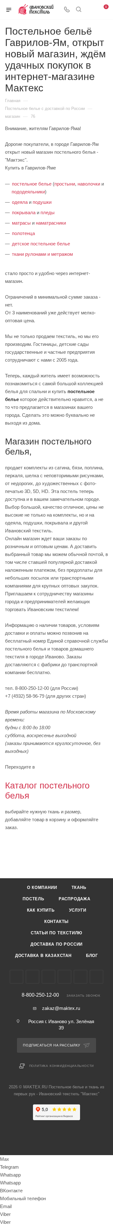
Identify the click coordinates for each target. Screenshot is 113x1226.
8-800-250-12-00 (40, 995)
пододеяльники (28, 191)
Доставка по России (56, 944)
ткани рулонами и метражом (42, 254)
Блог (92, 955)
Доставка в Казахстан (43, 955)
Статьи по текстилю (56, 933)
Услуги (77, 910)
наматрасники (51, 223)
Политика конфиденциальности (61, 1066)
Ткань (79, 887)
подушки (42, 202)
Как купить (41, 910)
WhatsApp (96, 976)
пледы (47, 212)
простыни (64, 183)
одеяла (20, 202)
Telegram (32, 976)
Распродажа (74, 899)
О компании (42, 887)
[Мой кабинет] (90, 10)
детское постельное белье (41, 243)
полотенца (23, 233)
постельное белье (31, 183)
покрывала (23, 212)
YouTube (48, 976)
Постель (33, 899)
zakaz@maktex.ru (61, 1008)
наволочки (89, 183)
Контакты (56, 921)
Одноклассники (64, 976)
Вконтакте (16, 976)
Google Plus (80, 976)
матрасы (21, 223)
